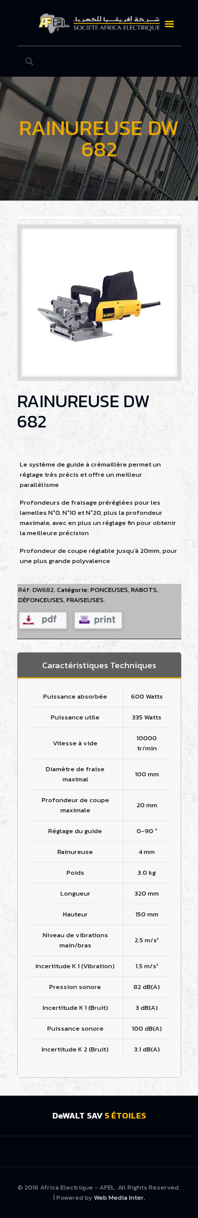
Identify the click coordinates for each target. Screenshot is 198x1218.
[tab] (99, 665)
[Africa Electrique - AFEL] (99, 23)
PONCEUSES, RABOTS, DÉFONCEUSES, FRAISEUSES (88, 595)
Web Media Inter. (119, 1197)
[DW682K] (99, 306)
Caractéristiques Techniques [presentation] (99, 665)
